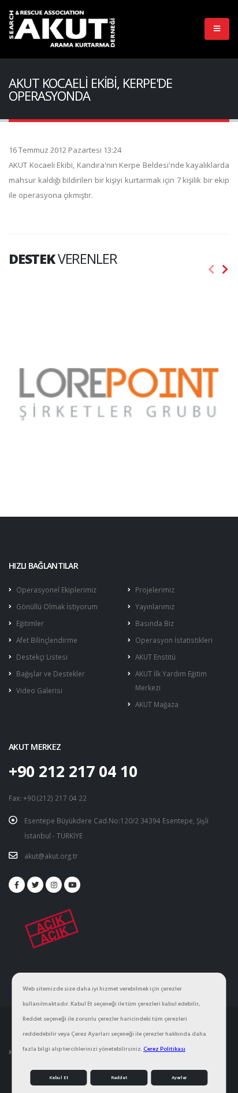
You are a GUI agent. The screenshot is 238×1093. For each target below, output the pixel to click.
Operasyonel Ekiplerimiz (56, 589)
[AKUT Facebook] (17, 885)
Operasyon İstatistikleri (174, 640)
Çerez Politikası (164, 1049)
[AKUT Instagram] (54, 885)
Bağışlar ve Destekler (50, 673)
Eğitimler (30, 623)
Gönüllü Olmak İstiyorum (57, 606)
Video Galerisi (39, 690)
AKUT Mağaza (156, 704)
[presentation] (211, 269)
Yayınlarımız (154, 606)
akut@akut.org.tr (51, 855)
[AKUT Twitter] (35, 885)
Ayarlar (179, 1077)
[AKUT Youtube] (72, 885)
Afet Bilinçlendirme (46, 640)
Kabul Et (58, 1077)
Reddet (119, 1077)
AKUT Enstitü (155, 656)
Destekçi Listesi (42, 656)
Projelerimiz (154, 589)
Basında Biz (154, 623)
